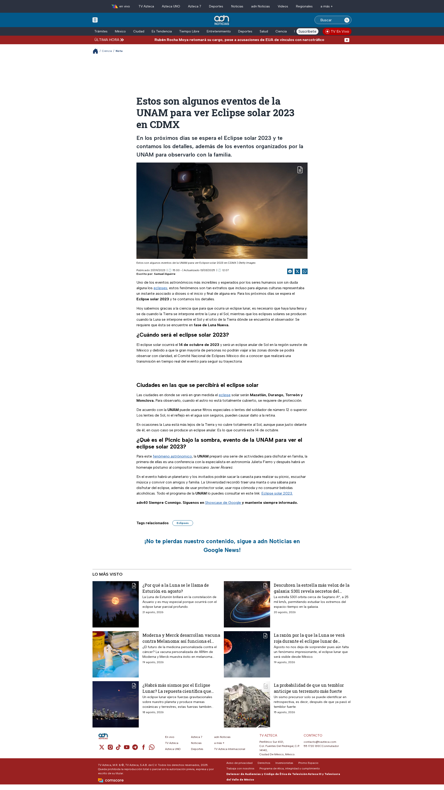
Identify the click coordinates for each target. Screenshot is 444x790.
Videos (283, 6)
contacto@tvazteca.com (320, 741)
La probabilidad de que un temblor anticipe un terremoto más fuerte (309, 688)
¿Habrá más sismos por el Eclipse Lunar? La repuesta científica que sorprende (176, 688)
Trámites (101, 31)
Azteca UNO (171, 6)
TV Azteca (146, 6)
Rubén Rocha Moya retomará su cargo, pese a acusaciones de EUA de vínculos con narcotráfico (219, 40)
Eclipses (183, 523)
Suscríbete (307, 31)
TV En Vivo (340, 31)
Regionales (304, 6)
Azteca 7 (194, 6)
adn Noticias (260, 6)
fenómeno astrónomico (172, 456)
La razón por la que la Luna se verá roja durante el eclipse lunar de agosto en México (309, 638)
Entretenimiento (219, 31)
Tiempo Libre (189, 31)
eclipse (225, 395)
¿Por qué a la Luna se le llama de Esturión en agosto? (175, 588)
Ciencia (281, 31)
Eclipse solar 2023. (277, 493)
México (120, 31)
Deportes (216, 6)
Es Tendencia (162, 31)
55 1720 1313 (312, 746)
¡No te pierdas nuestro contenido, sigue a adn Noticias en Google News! (222, 545)
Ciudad (138, 31)
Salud (264, 31)
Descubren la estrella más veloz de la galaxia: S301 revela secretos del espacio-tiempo (311, 588)
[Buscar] (346, 20)
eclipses (160, 288)
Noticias (237, 6)
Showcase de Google (223, 502)
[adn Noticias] (222, 20)
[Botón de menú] (95, 19)
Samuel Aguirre (165, 274)
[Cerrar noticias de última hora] (347, 40)
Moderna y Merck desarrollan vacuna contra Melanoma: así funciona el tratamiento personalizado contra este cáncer (181, 638)
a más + (327, 6)
